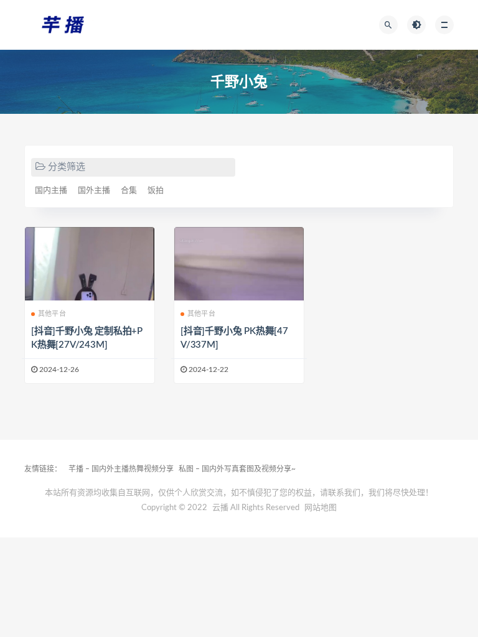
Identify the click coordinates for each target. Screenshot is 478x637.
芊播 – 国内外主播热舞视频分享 (121, 469)
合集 (129, 191)
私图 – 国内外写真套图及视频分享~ (237, 469)
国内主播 (51, 191)
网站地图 (320, 508)
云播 (220, 508)
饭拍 (156, 191)
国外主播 (94, 191)
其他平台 (52, 313)
